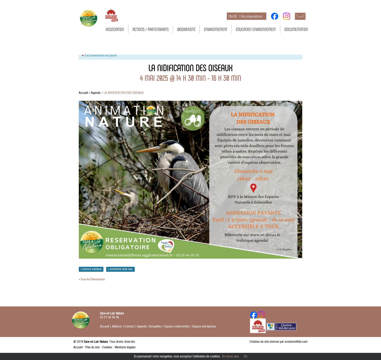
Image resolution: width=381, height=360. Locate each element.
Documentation (296, 29)
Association (115, 29)
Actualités (155, 326)
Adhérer (117, 326)
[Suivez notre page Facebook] (274, 16)
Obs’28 (245, 16)
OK (245, 356)
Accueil (104, 326)
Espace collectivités (176, 326)
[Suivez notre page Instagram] (286, 16)
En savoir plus (230, 356)
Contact (129, 326)
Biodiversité (186, 29)
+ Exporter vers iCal (120, 269)
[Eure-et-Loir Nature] (80, 321)
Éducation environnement (256, 29)
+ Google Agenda (91, 269)
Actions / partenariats (151, 29)
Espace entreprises (204, 326)
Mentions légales (125, 347)
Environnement (215, 29)
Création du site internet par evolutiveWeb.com (278, 342)
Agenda (141, 326)
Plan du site (92, 347)
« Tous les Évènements (92, 279)
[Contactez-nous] (300, 16)
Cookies (107, 347)
